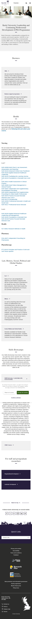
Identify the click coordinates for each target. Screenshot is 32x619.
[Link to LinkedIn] (21, 513)
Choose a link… (6, 537)
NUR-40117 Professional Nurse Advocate (13, 204)
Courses (16, 3)
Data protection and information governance (16, 581)
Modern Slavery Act (16, 585)
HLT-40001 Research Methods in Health (13, 228)
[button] (26, 3)
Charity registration (16, 583)
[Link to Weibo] (25, 513)
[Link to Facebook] (6, 513)
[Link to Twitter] (10, 513)
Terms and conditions (16, 552)
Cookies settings (16, 397)
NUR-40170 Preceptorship (9, 199)
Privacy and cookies (16, 548)
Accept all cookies (23, 392)
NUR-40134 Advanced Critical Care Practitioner (15, 171)
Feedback (16, 555)
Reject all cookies (9, 392)
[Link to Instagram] (17, 513)
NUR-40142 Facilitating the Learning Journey (14, 176)
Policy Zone (16, 587)
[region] (16, 392)
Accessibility (16, 550)
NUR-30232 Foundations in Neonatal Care (14, 217)
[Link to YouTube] (14, 513)
